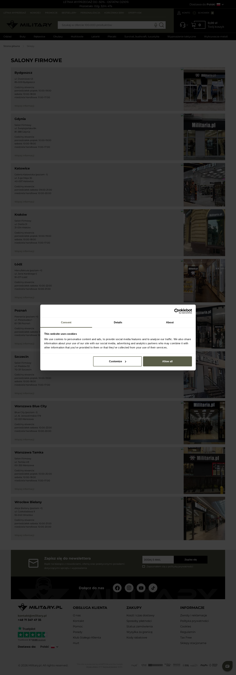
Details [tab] (118, 322)
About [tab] (170, 322)
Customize (115, 361)
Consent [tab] (66, 322)
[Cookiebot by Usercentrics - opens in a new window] (177, 311)
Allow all (167, 361)
